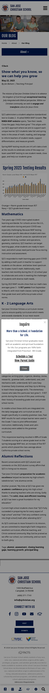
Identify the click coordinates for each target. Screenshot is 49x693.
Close (24, 368)
